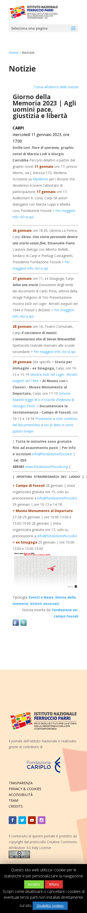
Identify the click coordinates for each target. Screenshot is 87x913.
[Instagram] (41, 820)
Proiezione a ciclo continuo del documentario (45, 424)
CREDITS (16, 806)
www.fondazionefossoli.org (46, 466)
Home (13, 52)
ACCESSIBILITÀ (21, 794)
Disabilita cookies (50, 905)
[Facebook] (12, 820)
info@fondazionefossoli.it (52, 454)
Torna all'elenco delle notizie (56, 87)
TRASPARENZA (21, 783)
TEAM (13, 800)
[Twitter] (22, 820)
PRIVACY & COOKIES (25, 788)
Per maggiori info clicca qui (55, 351)
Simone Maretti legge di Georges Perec (43, 399)
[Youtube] (32, 820)
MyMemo (40, 179)
